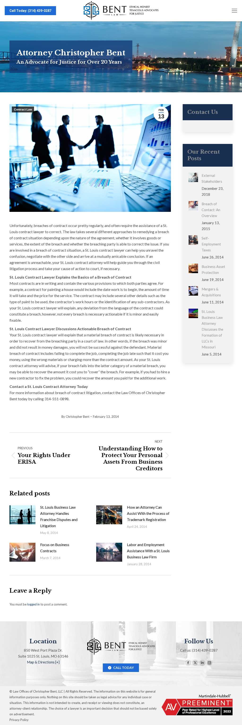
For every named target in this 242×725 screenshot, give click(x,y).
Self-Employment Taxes (211, 244)
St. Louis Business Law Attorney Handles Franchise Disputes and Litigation (59, 516)
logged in (33, 604)
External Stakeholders (212, 178)
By (75, 416)
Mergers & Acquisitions (211, 292)
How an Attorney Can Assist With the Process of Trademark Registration (148, 513)
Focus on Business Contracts (54, 547)
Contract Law (23, 109)
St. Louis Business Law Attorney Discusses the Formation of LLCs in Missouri (212, 329)
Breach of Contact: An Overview (211, 210)
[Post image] (22, 514)
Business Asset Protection (213, 269)
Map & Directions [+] (43, 662)
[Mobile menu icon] (234, 10)
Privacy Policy (19, 720)
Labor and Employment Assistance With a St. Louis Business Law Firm (148, 550)
